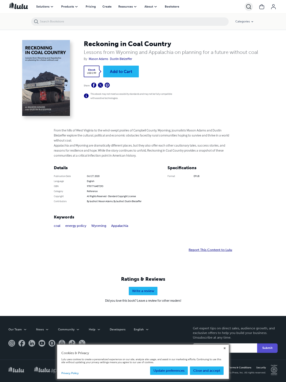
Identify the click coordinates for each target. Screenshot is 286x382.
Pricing (91, 6)
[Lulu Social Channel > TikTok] (72, 343)
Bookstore (172, 6)
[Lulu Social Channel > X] (82, 343)
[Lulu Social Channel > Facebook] (21, 343)
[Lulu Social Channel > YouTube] (42, 343)
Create (107, 6)
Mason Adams (98, 59)
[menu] (51, 6)
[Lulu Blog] (52, 343)
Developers (117, 329)
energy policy (75, 226)
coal (57, 226)
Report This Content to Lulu (210, 250)
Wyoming (98, 226)
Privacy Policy (70, 373)
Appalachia (119, 226)
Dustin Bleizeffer (121, 59)
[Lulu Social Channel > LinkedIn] (31, 343)
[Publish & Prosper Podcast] (62, 343)
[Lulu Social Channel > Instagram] (11, 343)
